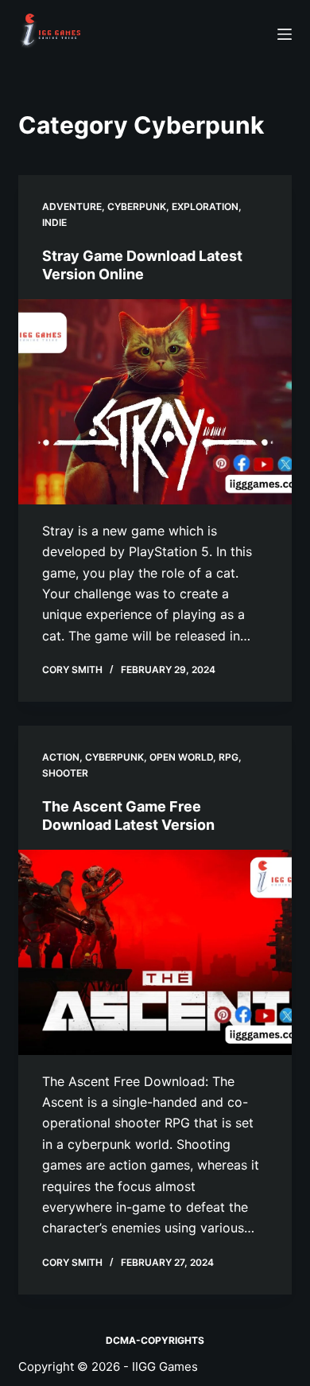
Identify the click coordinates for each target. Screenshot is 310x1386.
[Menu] (284, 34)
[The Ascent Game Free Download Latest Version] (154, 952)
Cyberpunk (136, 206)
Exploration (205, 206)
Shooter (65, 773)
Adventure (72, 206)
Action (60, 757)
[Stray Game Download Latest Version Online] (154, 401)
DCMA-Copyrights (155, 1340)
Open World (181, 757)
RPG (228, 757)
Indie (54, 222)
